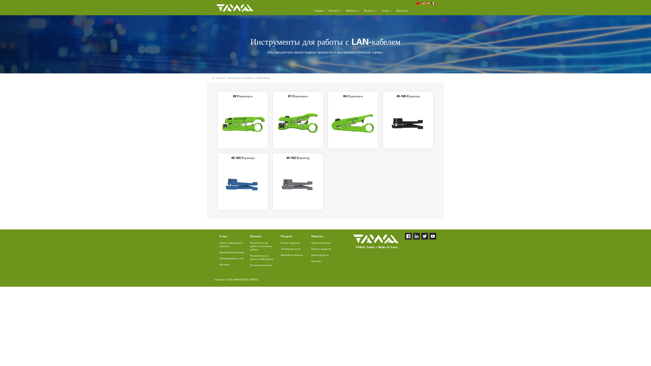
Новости (351, 10)
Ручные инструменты (261, 265)
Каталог (333, 10)
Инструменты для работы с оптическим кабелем (261, 246)
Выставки (316, 261)
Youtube (432, 236)
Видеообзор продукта (292, 255)
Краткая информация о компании (231, 244)
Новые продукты (319, 255)
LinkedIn (416, 236)
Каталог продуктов (290, 242)
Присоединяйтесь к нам (232, 258)
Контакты (402, 10)
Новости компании (321, 242)
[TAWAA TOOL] (376, 241)
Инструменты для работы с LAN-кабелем (249, 77)
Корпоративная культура (232, 252)
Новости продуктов (321, 248)
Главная (318, 10)
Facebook (408, 236)
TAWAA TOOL (234, 7)
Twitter (424, 236)
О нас (385, 10)
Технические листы (291, 248)
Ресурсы (369, 10)
